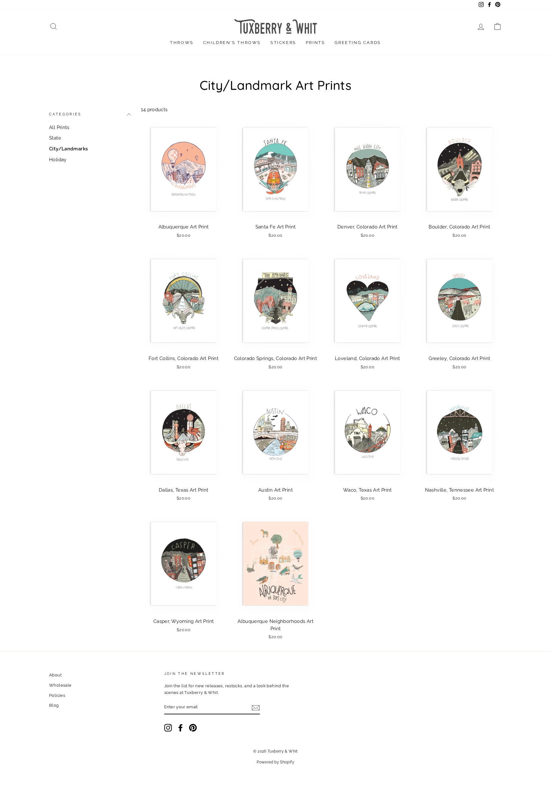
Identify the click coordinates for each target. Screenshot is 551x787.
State (55, 138)
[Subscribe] (256, 707)
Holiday (58, 159)
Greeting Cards (357, 42)
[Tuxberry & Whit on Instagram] (168, 728)
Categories (65, 114)
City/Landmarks (68, 149)
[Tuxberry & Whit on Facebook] (180, 728)
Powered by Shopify (275, 762)
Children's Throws (232, 42)
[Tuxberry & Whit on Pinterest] (193, 728)
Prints (315, 42)
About (55, 675)
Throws (182, 42)
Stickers (283, 42)
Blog (54, 705)
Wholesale (60, 685)
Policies (57, 695)
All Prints (59, 127)
